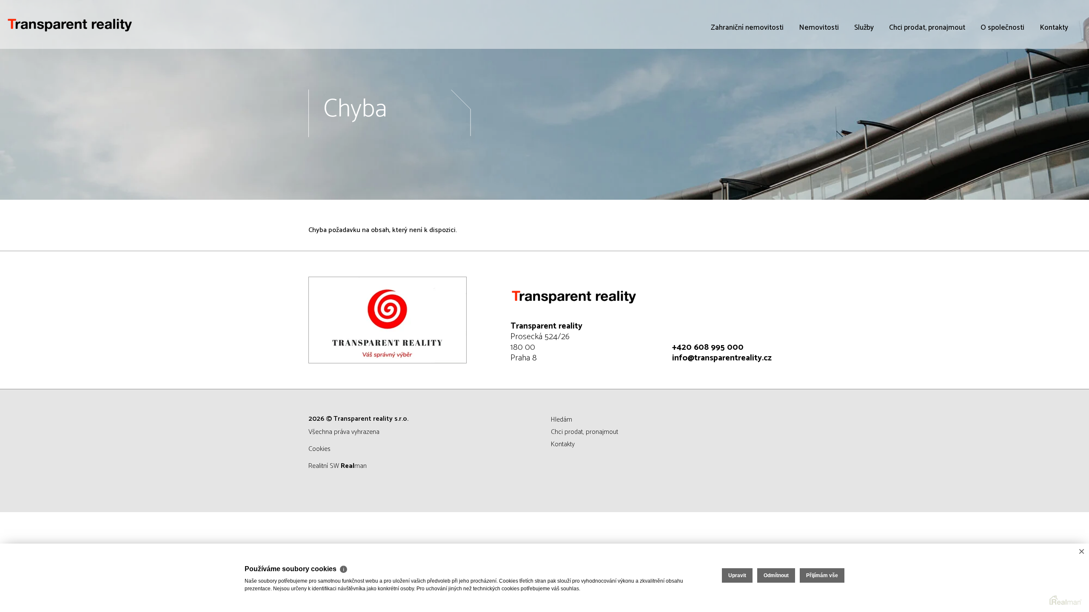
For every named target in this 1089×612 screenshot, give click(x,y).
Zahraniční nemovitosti (747, 28)
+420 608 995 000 (708, 347)
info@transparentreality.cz (722, 358)
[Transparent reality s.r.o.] (70, 24)
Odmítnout (776, 575)
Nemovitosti (819, 28)
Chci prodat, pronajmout (927, 28)
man (354, 466)
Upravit (737, 575)
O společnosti (1002, 28)
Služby (864, 28)
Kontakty (1054, 28)
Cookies (319, 449)
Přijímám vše (822, 575)
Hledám (561, 419)
